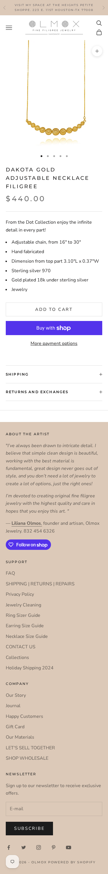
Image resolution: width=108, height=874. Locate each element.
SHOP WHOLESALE (27, 758)
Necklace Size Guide (27, 636)
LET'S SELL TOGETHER (30, 748)
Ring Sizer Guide (23, 615)
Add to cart (54, 309)
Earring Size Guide (25, 626)
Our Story (16, 695)
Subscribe (29, 828)
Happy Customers (24, 716)
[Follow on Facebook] (9, 847)
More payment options (54, 343)
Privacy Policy (20, 594)
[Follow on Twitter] (23, 847)
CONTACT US (20, 647)
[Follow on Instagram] (38, 847)
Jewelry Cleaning (23, 605)
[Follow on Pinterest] (53, 847)
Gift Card (15, 727)
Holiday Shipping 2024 (30, 668)
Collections (17, 657)
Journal (13, 706)
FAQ (10, 573)
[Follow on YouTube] (68, 847)
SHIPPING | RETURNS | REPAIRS (40, 584)
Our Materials (20, 737)
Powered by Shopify (72, 862)
